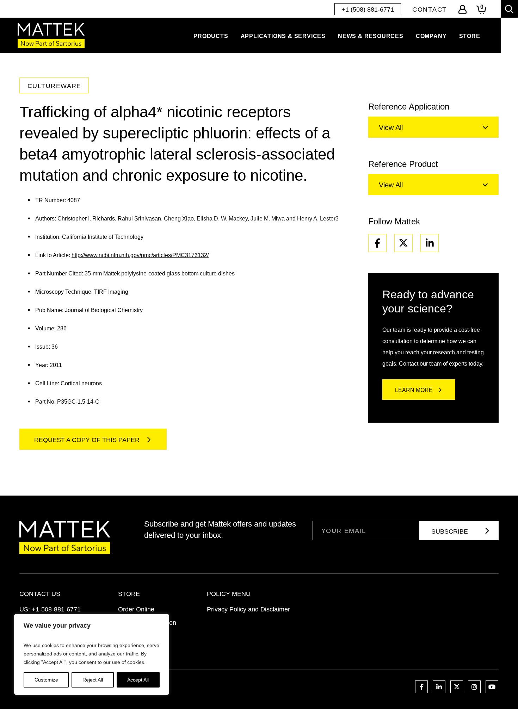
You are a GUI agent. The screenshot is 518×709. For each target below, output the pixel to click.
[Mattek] (51, 35)
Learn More (414, 390)
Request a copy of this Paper (87, 439)
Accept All (138, 680)
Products (210, 36)
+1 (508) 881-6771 (367, 9)
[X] (403, 243)
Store (469, 36)
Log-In (462, 9)
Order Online (136, 609)
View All (391, 127)
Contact (429, 9)
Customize (46, 680)
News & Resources (370, 36)
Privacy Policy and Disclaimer (248, 609)
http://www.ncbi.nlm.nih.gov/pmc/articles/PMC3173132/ (140, 255)
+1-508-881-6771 (56, 609)
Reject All (92, 680)
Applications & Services (283, 36)
